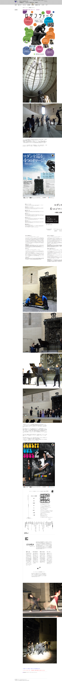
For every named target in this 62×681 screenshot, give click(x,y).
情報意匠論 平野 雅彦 (21, 680)
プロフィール (24, 4)
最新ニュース (19, 4)
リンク (46, 4)
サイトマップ (45, 1)
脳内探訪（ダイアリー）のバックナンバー (29, 672)
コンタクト (43, 4)
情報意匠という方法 (38, 4)
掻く (29, 4)
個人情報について (17, 679)
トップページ (26, 7)
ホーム (15, 4)
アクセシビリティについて (23, 679)
